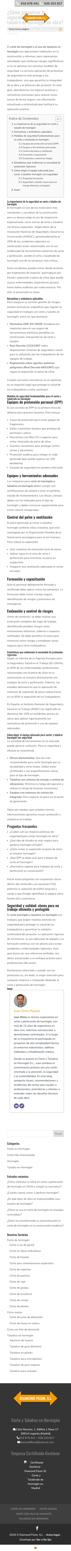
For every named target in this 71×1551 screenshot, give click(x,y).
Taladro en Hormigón (20, 1167)
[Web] (21, 1105)
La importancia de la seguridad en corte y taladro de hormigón (36, 125)
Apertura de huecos (21, 1340)
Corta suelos (14, 1312)
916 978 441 (30, 4)
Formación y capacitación (35, 154)
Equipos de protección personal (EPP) (41, 143)
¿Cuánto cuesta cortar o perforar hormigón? (33, 1193)
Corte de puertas (20, 1275)
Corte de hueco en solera (24, 1323)
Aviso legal (53, 1535)
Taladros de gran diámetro (25, 1346)
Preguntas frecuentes (33, 178)
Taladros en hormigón (20, 1335)
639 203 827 (53, 4)
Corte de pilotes (19, 1306)
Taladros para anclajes (23, 1371)
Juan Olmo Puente (27, 1011)
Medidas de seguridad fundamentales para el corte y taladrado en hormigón (37, 137)
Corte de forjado (19, 1257)
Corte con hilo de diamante (23, 1329)
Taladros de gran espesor (25, 1365)
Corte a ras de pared (22, 1245)
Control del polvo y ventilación (37, 151)
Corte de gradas (19, 1288)
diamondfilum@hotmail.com (37, 1442)
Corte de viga (17, 1281)
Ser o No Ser (44, 1539)
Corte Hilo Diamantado (21, 1155)
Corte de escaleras (21, 1294)
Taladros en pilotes (21, 1353)
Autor (17, 189)
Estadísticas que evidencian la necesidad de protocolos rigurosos (37, 164)
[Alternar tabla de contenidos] (56, 119)
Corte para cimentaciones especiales (31, 1263)
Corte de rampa (19, 1300)
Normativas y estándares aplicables (33, 131)
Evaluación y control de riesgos (37, 158)
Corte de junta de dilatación (26, 1317)
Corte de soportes (20, 1269)
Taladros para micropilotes (26, 1359)
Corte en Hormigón (18, 1149)
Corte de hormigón (18, 1240)
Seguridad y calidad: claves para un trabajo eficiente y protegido (40, 184)
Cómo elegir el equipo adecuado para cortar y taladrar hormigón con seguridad (36, 172)
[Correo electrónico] (16, 1105)
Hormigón (13, 1161)
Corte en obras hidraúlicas (25, 1251)
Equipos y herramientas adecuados (39, 147)
